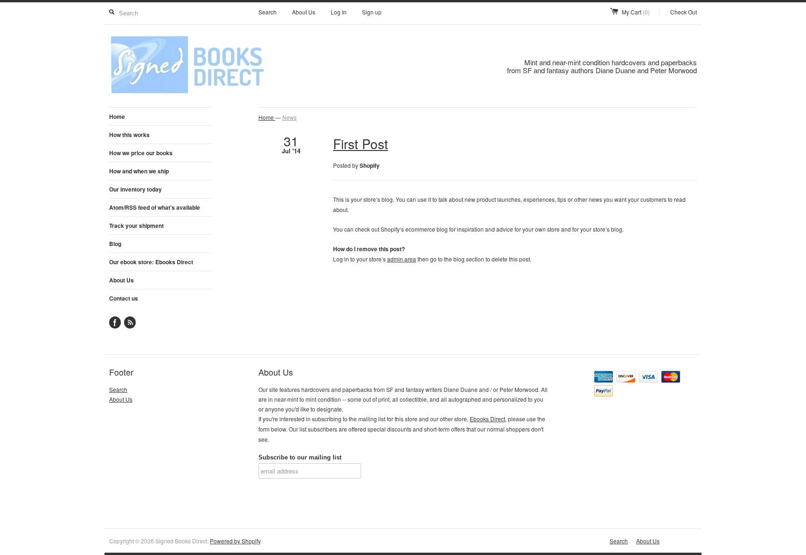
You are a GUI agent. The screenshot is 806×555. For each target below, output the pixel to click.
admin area (401, 259)
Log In (339, 12)
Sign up (372, 12)
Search (267, 12)
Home (117, 116)
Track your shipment (136, 225)
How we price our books (141, 153)
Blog (115, 244)
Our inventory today (135, 189)
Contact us (123, 298)
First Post (360, 143)
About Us (303, 12)
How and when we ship (139, 171)
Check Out (683, 12)
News (289, 117)
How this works (129, 134)
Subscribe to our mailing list (299, 457)
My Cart (636, 12)
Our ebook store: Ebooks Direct (151, 262)
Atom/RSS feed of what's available (154, 207)
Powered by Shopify (235, 541)
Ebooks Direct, (488, 419)
